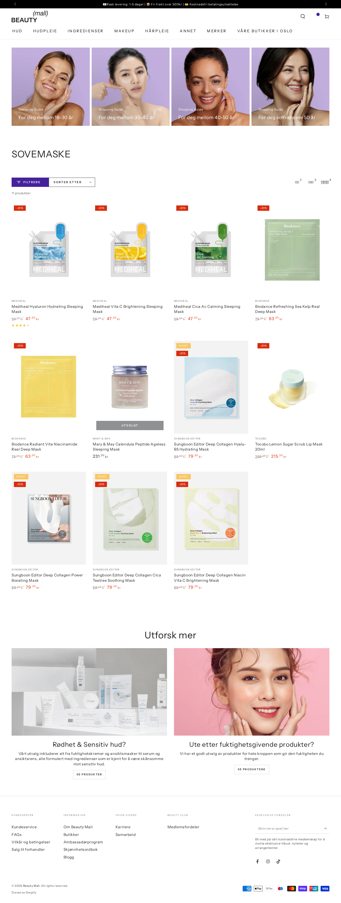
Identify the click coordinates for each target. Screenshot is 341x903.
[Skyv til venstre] (15, 4)
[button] (303, 16)
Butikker (71, 834)
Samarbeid (126, 834)
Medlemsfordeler (183, 827)
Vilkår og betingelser (31, 842)
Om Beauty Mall (78, 827)
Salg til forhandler (28, 849)
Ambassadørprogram (83, 842)
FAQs (17, 834)
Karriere (123, 827)
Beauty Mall (31, 885)
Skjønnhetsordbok (81, 849)
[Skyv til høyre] (325, 4)
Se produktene (252, 769)
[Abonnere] (326, 828)
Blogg (69, 857)
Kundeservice (24, 827)
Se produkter (89, 774)
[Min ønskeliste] (315, 16)
